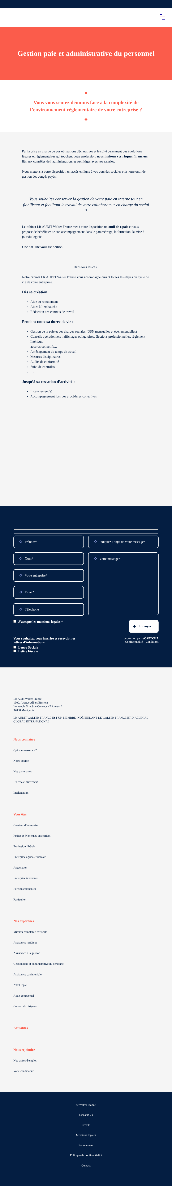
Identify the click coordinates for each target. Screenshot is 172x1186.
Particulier (19, 899)
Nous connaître (24, 739)
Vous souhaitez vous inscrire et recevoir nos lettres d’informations (44, 640)
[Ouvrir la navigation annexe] (6, 4)
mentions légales (49, 622)
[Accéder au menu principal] (162, 16)
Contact (86, 1165)
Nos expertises (23, 921)
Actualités (20, 1028)
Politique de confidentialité (86, 1155)
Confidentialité (134, 641)
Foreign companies (24, 889)
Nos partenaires (22, 771)
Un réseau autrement (25, 782)
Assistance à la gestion (26, 953)
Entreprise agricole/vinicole (29, 857)
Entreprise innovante (25, 878)
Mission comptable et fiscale (30, 932)
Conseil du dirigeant (25, 1006)
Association (20, 867)
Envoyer (145, 626)
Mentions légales (86, 1135)
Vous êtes (20, 814)
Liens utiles (86, 1115)
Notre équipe (21, 761)
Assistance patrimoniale (27, 974)
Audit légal (20, 985)
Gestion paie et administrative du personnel (38, 964)
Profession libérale (24, 846)
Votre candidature (23, 1071)
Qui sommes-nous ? (25, 750)
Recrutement (86, 1145)
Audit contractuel (23, 995)
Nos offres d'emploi (24, 1060)
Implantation (21, 792)
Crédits (86, 1125)
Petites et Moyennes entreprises (32, 835)
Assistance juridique (25, 942)
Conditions (152, 641)
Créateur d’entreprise (25, 825)
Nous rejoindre (24, 1050)
